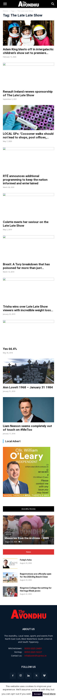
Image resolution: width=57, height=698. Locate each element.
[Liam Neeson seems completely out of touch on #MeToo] (28, 409)
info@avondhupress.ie (35, 655)
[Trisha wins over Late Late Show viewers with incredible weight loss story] (28, 290)
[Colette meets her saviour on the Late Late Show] (28, 205)
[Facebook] (13, 676)
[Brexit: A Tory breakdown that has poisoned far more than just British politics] (28, 248)
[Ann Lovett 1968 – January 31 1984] (28, 371)
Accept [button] (37, 694)
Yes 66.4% (10, 349)
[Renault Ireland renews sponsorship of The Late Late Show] (28, 75)
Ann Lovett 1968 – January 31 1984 (28, 387)
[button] (53, 4)
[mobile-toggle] (5, 4)
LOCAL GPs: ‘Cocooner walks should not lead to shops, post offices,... (28, 135)
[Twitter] (36, 676)
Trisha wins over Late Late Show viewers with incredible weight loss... (28, 308)
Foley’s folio (26, 560)
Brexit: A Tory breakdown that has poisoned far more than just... (26, 266)
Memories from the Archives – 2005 (27, 538)
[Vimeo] (44, 676)
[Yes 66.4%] (28, 332)
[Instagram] (21, 676)
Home (5, 11)
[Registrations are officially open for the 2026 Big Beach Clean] (10, 577)
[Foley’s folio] (10, 563)
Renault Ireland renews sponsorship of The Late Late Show (28, 93)
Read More (49, 693)
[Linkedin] (28, 676)
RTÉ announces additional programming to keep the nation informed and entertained (25, 179)
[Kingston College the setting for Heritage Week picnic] (10, 591)
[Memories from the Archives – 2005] (28, 530)
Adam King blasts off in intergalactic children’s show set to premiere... (28, 51)
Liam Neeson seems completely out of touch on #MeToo (27, 427)
